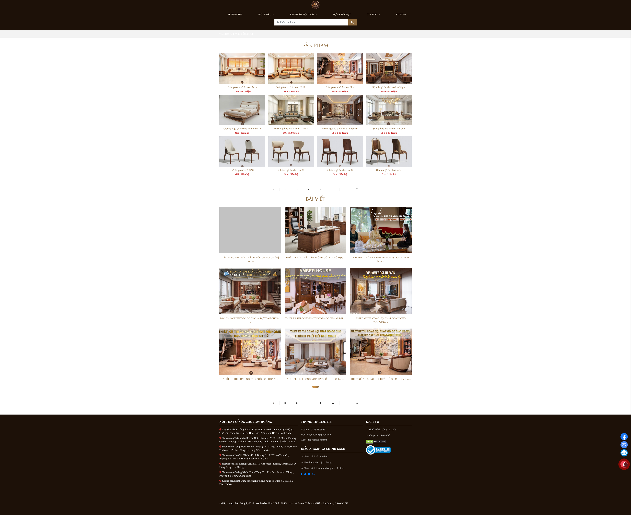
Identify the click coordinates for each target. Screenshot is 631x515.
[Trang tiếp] (345, 189)
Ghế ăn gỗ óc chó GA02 (291, 170)
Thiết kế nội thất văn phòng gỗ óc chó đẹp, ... (315, 257)
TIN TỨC (372, 14)
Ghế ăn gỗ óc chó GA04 (388, 170)
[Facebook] (624, 436)
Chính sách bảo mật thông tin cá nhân (324, 468)
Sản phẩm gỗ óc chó (379, 435)
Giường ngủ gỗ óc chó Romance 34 (242, 128)
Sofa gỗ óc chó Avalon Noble (291, 87)
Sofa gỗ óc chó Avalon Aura (242, 87)
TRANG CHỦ (235, 14)
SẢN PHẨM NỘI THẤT (302, 14)
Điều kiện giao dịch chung (317, 462)
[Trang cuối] (357, 189)
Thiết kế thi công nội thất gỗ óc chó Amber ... (315, 318)
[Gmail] (624, 444)
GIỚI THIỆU (264, 14)
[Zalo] (624, 452)
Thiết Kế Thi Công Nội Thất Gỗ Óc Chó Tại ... (250, 379)
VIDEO (400, 14)
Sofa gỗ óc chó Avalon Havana (389, 128)
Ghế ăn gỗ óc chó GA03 (340, 170)
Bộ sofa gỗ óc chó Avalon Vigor (388, 87)
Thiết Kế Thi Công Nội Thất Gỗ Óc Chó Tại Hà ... (381, 379)
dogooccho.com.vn (317, 439)
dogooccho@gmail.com (319, 434)
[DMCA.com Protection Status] (376, 441)
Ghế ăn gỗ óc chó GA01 (242, 170)
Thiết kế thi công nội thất (382, 429)
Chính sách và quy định (316, 456)
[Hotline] (624, 464)
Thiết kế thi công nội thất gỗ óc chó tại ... (315, 379)
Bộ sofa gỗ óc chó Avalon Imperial (340, 128)
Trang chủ (225, 34)
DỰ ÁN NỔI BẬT (342, 14)
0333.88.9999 (318, 429)
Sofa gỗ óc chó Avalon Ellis (340, 87)
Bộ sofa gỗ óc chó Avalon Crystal (291, 128)
